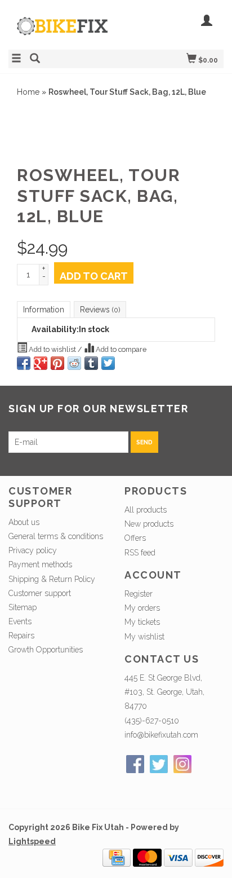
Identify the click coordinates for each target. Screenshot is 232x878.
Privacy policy (32, 550)
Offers (135, 537)
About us (23, 522)
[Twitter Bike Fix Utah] (159, 764)
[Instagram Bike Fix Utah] (182, 764)
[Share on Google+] (40, 363)
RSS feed (139, 552)
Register (138, 593)
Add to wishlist (52, 349)
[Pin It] (57, 363)
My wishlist (144, 636)
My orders (142, 607)
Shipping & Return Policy (51, 579)
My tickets (142, 621)
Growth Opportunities (46, 649)
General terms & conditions (55, 536)
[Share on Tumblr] (91, 363)
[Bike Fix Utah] (62, 32)
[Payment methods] (116, 857)
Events (20, 621)
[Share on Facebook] (23, 363)
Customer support (39, 593)
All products (145, 509)
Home (28, 91)
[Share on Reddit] (74, 363)
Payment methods (40, 564)
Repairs (21, 635)
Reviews (100, 309)
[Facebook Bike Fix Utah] (135, 764)
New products (148, 523)
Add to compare (120, 349)
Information (43, 309)
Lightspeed (32, 841)
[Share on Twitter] (108, 363)
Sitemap (22, 607)
